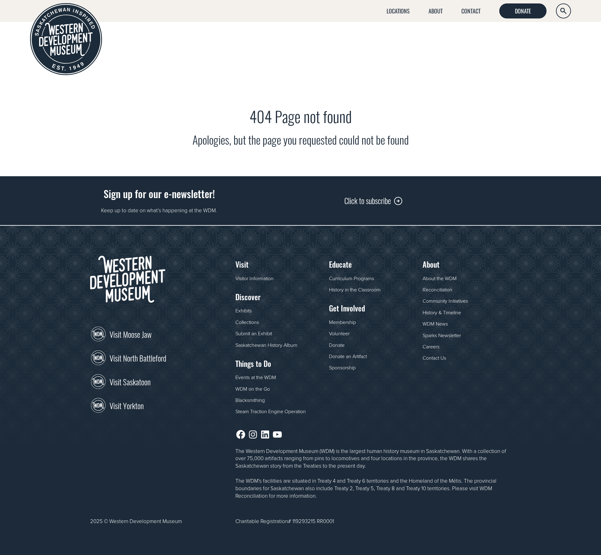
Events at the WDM (255, 377)
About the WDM (440, 278)
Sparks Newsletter (442, 335)
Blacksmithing (250, 400)
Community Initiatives (445, 300)
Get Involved (550, 36)
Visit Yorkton (127, 405)
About (436, 10)
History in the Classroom (355, 289)
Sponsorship (342, 367)
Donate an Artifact (348, 356)
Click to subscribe (367, 200)
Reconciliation (437, 289)
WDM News (435, 323)
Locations (398, 10)
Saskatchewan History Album (266, 345)
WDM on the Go (252, 388)
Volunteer (339, 333)
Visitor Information (254, 278)
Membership (342, 322)
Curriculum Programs (351, 278)
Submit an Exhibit (253, 333)
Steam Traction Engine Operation (270, 411)
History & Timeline (442, 312)
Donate (523, 10)
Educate (493, 36)
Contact (470, 10)
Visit (328, 36)
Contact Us (434, 357)
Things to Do (434, 36)
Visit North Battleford (138, 357)
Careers (431, 346)
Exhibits (243, 310)
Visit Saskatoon (130, 381)
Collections (247, 322)
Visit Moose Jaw (131, 334)
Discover (375, 36)
